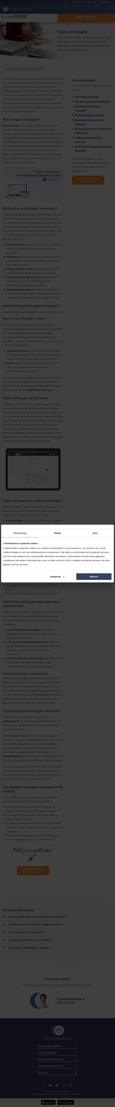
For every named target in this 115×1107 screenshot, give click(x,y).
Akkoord (94, 576)
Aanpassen (55, 576)
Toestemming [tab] (20, 533)
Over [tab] (95, 533)
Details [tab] (57, 533)
